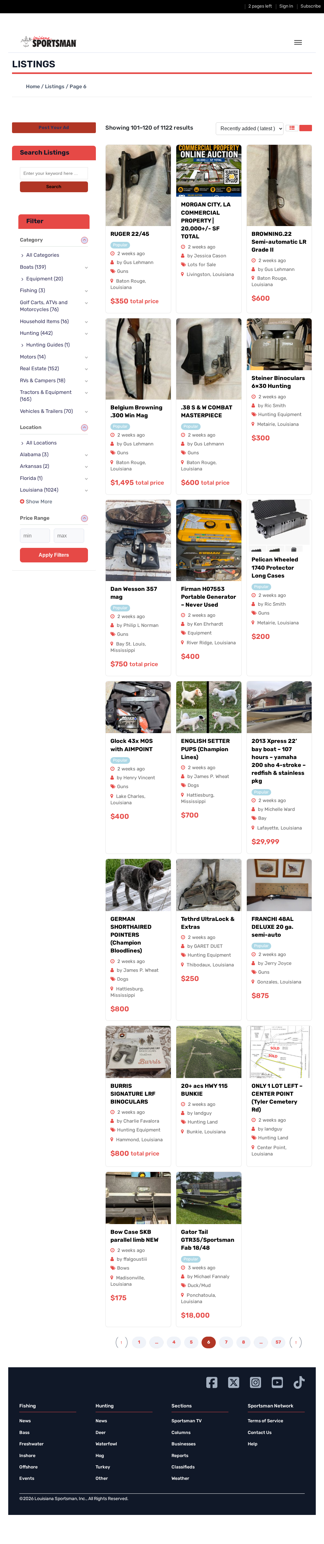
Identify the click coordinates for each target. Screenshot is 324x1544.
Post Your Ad (54, 128)
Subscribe (311, 6)
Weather (180, 1478)
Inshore (27, 1456)
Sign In (286, 6)
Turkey (103, 1467)
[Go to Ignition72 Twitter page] (233, 1381)
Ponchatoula (201, 1295)
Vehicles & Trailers (46, 411)
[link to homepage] (49, 41)
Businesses (183, 1444)
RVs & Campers (42, 380)
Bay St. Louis (130, 644)
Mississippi (122, 650)
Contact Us (259, 1433)
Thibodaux (198, 965)
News (25, 1421)
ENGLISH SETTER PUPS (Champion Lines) (205, 749)
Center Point (271, 1148)
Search (53, 187)
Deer (101, 1433)
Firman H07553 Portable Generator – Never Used (208, 597)
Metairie (266, 424)
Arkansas (34, 466)
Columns (180, 1433)
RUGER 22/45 (129, 234)
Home (33, 86)
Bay (262, 818)
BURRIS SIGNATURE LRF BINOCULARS (132, 1094)
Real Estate (39, 368)
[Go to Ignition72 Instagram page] (255, 1381)
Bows (123, 1268)
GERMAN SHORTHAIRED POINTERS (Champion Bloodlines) (131, 935)
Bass (24, 1433)
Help (253, 1444)
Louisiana (121, 287)
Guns (122, 271)
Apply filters (54, 555)
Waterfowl (106, 1444)
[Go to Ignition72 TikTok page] (299, 1381)
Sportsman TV (186, 1421)
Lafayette (267, 828)
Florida (31, 478)
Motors (33, 357)
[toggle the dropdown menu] (298, 42)
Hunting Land (203, 1122)
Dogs (193, 785)
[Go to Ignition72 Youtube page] (277, 1381)
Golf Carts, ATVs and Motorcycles (44, 306)
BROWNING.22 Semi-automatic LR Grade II (279, 242)
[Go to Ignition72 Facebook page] (211, 1381)
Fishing (32, 290)
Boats (33, 267)
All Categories (42, 255)
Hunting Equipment (280, 415)
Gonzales (267, 982)
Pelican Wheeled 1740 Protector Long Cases (275, 568)
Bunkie (194, 1132)
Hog (100, 1456)
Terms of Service (265, 1421)
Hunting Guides (48, 345)
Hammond (127, 1140)
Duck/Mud (199, 1286)
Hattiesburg (200, 795)
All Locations (41, 443)
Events (26, 1478)
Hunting (36, 333)
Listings (55, 86)
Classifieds (183, 1467)
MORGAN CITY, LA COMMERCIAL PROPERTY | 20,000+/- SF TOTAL (206, 221)
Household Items (44, 321)
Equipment (200, 633)
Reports (179, 1456)
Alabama (34, 454)
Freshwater (31, 1444)
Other (102, 1478)
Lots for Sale (202, 265)
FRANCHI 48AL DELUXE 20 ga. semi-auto (273, 927)
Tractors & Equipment (46, 396)
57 (278, 1342)
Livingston (198, 275)
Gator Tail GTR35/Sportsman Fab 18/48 (207, 1240)
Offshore (28, 1467)
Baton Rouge (130, 281)
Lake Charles (130, 796)
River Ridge (199, 643)
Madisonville (130, 1278)
